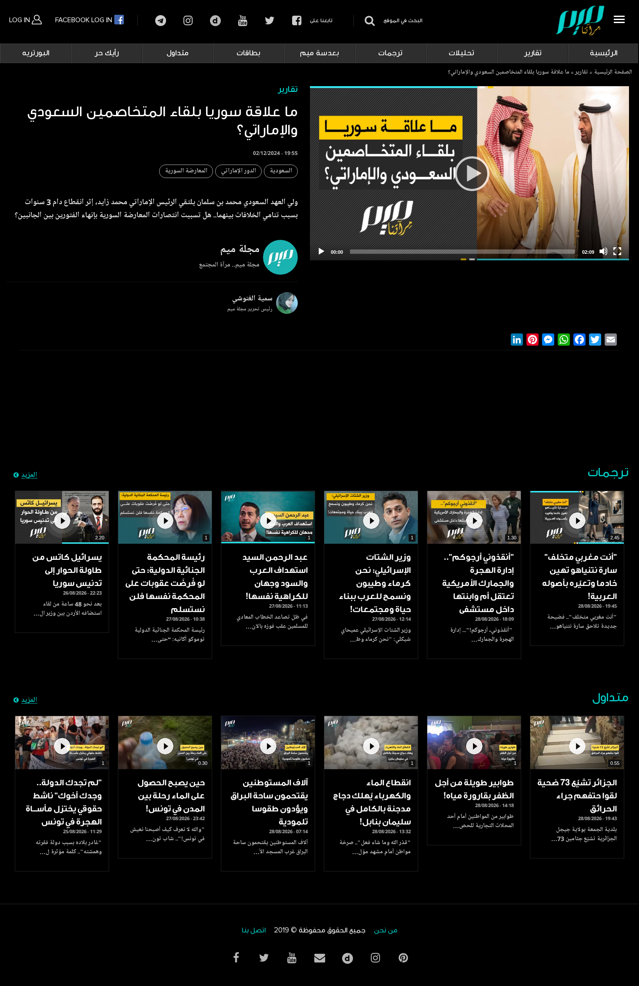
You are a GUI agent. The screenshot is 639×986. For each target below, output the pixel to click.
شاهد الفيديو (577, 517)
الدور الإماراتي (238, 171)
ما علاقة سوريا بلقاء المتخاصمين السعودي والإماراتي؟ (508, 72)
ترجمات (390, 53)
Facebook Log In (84, 20)
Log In (20, 20)
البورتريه (35, 53)
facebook (296, 20)
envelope (319, 957)
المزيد (29, 475)
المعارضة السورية (186, 171)
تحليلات (461, 53)
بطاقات (248, 53)
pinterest (403, 957)
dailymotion (215, 20)
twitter (269, 20)
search (368, 20)
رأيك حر (106, 53)
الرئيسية (603, 53)
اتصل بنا (254, 930)
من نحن (385, 930)
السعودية (281, 171)
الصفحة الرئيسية (613, 72)
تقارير (533, 53)
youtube (243, 20)
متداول (177, 53)
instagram (188, 20)
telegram (160, 20)
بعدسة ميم (319, 53)
